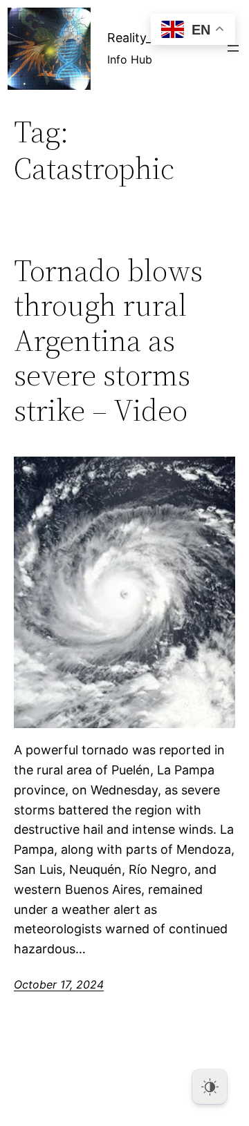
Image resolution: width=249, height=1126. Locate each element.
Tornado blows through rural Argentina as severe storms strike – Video (108, 341)
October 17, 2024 (59, 984)
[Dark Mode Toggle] (209, 1086)
